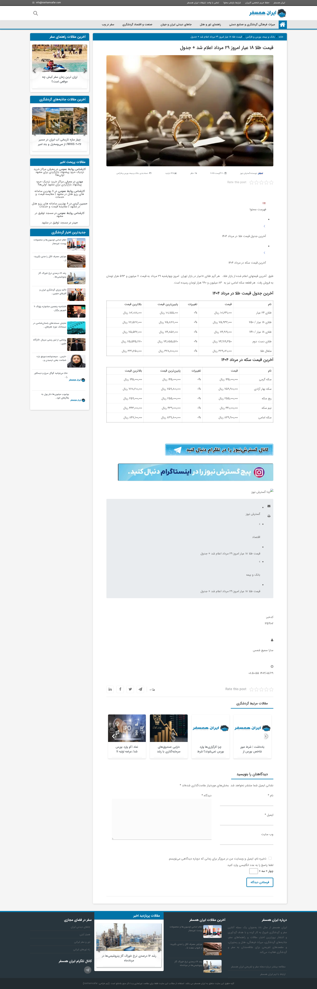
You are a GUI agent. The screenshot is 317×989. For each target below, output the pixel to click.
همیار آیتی (85, 934)
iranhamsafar (91, 983)
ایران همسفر (279, 2)
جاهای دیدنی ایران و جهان (176, 24)
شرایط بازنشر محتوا (232, 2)
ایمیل (269, 815)
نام (270, 795)
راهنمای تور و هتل (210, 24)
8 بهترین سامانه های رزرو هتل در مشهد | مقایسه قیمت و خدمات (59, 194)
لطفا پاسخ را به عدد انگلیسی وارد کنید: (250, 865)
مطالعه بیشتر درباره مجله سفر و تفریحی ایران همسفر (258, 967)
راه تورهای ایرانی (81, 949)
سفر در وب (108, 24)
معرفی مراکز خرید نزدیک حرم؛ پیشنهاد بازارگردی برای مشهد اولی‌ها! (59, 172)
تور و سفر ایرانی (82, 942)
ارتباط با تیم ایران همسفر (272, 974)
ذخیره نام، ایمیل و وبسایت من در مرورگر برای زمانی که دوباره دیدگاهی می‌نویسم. (217, 858)
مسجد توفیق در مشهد (49, 214)
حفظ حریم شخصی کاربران (257, 2)
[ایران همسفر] (267, 13)
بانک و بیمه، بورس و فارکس (127, 173)
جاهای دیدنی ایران (80, 927)
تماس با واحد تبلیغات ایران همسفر (203, 2)
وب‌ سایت (267, 834)
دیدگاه (207, 795)
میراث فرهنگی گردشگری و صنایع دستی (252, 24)
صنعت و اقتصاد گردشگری (137, 24)
